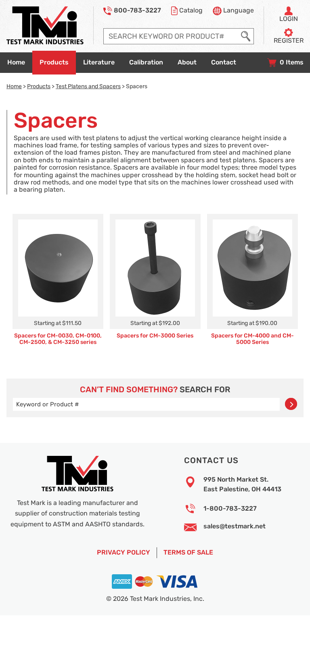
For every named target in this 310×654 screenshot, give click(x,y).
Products (38, 86)
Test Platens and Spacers (88, 86)
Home (14, 86)
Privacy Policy (123, 552)
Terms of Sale (188, 552)
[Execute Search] (245, 36)
